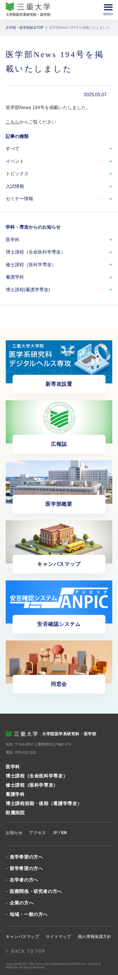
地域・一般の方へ (29, 914)
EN (64, 833)
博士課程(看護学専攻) (28, 289)
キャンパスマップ (22, 936)
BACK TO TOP (28, 951)
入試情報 (15, 186)
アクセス (37, 832)
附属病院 (15, 812)
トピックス (17, 173)
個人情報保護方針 (94, 936)
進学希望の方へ (26, 857)
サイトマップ (58, 936)
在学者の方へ (24, 880)
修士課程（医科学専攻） (31, 264)
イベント (15, 161)
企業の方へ (22, 903)
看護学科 (15, 277)
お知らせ (14, 832)
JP (55, 833)
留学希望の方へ (26, 868)
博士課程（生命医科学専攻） (35, 252)
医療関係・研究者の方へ (36, 891)
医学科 (12, 239)
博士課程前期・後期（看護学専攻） (44, 803)
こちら (12, 121)
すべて (12, 148)
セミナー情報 (19, 198)
